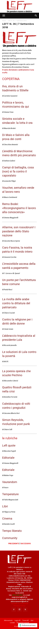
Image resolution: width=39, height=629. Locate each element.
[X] (25, 609)
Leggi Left (17, 620)
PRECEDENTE (13, 544)
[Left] (19, 6)
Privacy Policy (19, 606)
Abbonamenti (8, 620)
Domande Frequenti (23, 623)
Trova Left (25, 620)
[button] (3, 15)
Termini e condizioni (19, 604)
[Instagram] (19, 609)
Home (4, 21)
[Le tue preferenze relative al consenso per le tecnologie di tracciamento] (27, 625)
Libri (32, 620)
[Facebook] (14, 609)
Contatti (12, 623)
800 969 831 (17, 595)
